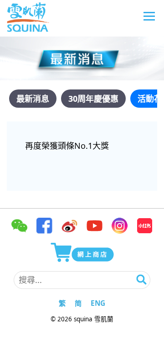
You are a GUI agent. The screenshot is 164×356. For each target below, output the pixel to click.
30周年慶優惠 (93, 98)
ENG (98, 303)
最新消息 (32, 98)
